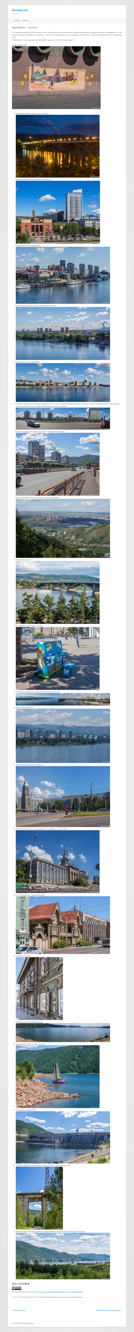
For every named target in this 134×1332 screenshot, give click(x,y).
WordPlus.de (29, 1323)
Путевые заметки (62, 1297)
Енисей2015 (44, 1297)
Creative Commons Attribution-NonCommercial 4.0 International (60, 1292)
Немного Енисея (19, 1310)
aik (22, 1292)
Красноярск (52, 1297)
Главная (17, 20)
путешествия (73, 1297)
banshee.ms (20, 10)
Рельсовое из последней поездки (109, 1310)
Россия (80, 1297)
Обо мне (26, 20)
